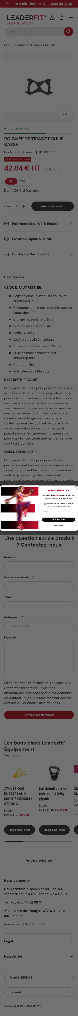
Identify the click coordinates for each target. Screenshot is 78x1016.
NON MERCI (58, 525)
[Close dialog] (76, 487)
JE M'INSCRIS (58, 519)
